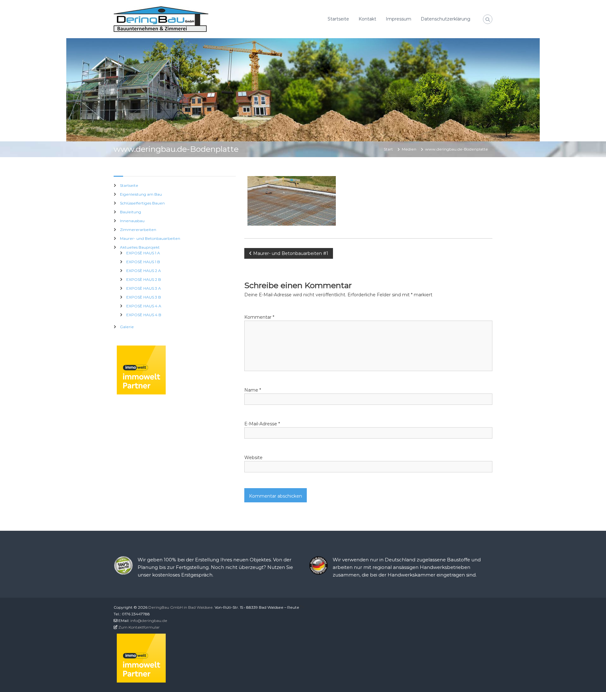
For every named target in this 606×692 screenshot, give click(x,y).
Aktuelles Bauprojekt (140, 247)
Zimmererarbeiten (138, 229)
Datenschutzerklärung (445, 19)
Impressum (398, 19)
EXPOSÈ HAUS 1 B (143, 261)
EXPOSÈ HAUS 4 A (143, 306)
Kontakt (367, 19)
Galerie (127, 326)
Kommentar (259, 317)
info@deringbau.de (148, 620)
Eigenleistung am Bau (141, 194)
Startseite (338, 19)
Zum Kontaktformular (139, 627)
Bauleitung (130, 212)
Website (253, 457)
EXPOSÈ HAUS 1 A (143, 253)
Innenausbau (132, 220)
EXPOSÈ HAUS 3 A (143, 288)
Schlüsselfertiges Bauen (142, 203)
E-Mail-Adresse (262, 424)
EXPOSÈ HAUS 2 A (143, 270)
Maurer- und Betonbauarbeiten (150, 238)
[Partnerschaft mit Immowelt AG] (141, 369)
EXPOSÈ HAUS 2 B (143, 279)
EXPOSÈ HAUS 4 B (143, 314)
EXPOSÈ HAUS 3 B (143, 297)
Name (252, 390)
